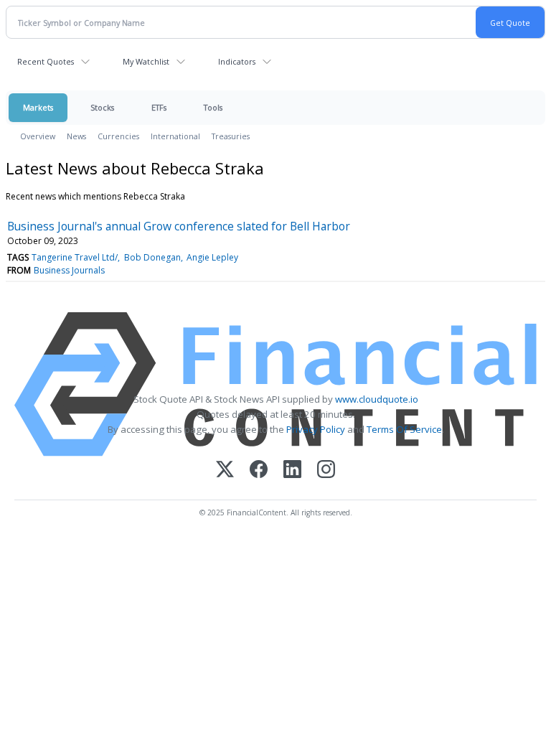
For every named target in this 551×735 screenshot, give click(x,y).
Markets (38, 107)
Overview (37, 136)
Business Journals (69, 270)
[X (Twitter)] (225, 470)
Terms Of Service (404, 429)
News (76, 136)
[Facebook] (258, 470)
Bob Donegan (152, 257)
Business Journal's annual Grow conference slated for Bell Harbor (178, 226)
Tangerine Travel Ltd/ (75, 257)
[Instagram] (326, 470)
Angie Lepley (212, 257)
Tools (213, 107)
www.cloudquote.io (376, 399)
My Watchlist (146, 61)
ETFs (158, 107)
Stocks (102, 107)
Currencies (118, 136)
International (175, 136)
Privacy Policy (315, 429)
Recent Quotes (45, 61)
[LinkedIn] (292, 470)
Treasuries (231, 136)
